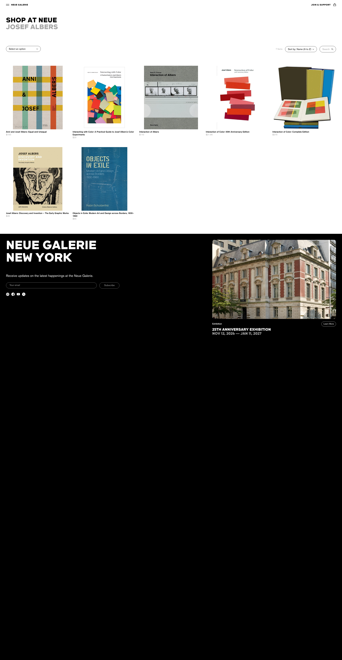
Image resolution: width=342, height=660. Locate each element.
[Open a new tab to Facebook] (13, 294)
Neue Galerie (19, 5)
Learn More (329, 324)
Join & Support (321, 5)
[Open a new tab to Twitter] (23, 294)
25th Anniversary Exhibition (241, 329)
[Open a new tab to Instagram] (7, 294)
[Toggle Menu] (8, 5)
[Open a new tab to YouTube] (18, 294)
